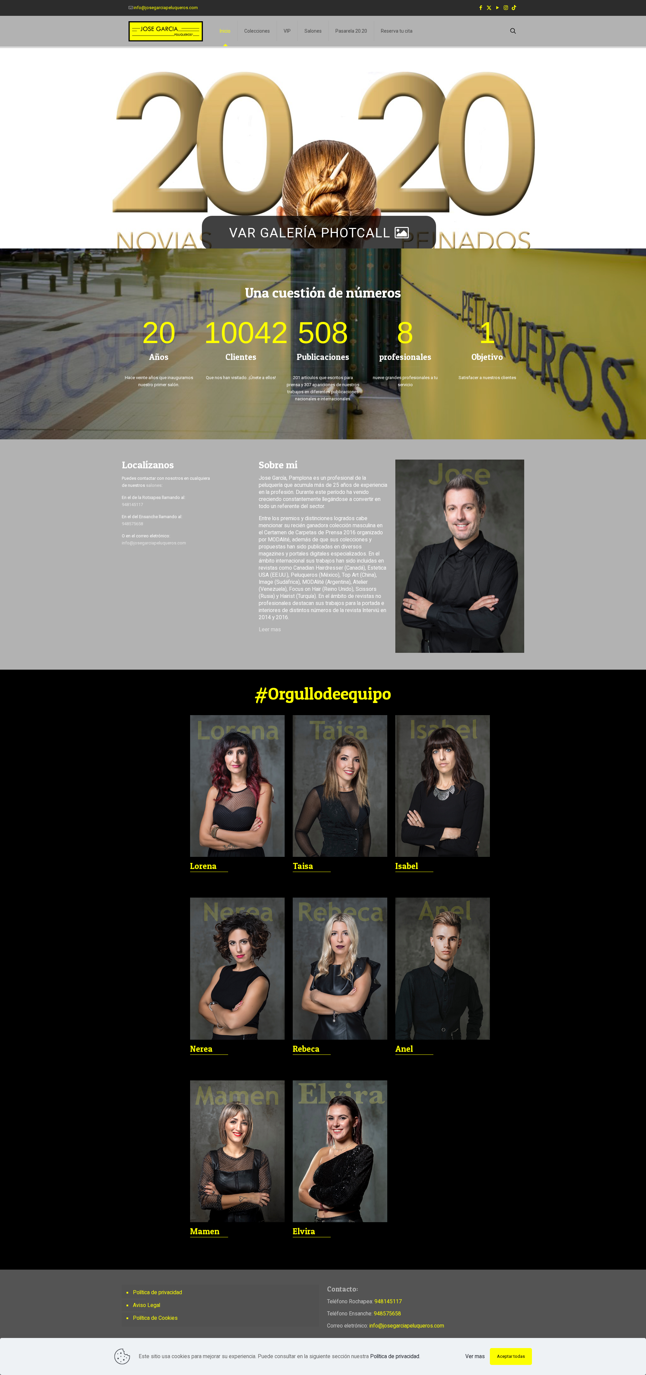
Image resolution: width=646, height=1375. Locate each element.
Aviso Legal (146, 1305)
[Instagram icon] (505, 8)
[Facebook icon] (480, 8)
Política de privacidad (157, 1292)
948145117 (132, 504)
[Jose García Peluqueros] (166, 31)
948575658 (132, 523)
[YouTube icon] (497, 8)
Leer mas (270, 630)
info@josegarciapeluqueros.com (166, 7)
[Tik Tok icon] (514, 8)
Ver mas (475, 1356)
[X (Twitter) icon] (489, 8)
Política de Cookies (155, 1318)
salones (154, 485)
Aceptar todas (511, 1356)
